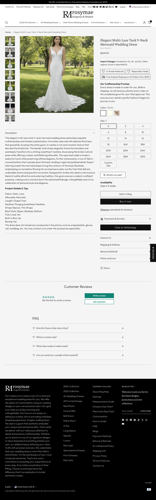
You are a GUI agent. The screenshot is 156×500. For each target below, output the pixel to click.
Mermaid (68, 445)
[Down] (10, 123)
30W (142, 156)
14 (126, 138)
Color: (106, 107)
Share (106, 268)
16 (143, 138)
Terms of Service (101, 460)
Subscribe (145, 411)
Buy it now (125, 201)
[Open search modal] (6, 22)
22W (125, 150)
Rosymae (24, 491)
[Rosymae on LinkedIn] (100, 7)
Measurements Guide (103, 401)
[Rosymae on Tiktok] (107, 7)
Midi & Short (69, 420)
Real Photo (68, 406)
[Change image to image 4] (10, 75)
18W (143, 144)
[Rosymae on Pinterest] (103, 7)
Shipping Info (99, 450)
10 (143, 132)
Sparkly (67, 435)
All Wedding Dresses (73, 396)
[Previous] (29, 2)
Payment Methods (102, 436)
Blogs (95, 431)
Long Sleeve (69, 430)
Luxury (66, 440)
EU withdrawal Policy (103, 445)
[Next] (126, 2)
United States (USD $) (140, 7)
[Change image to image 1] (10, 41)
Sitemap (97, 396)
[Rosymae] (78, 13)
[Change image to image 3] (10, 63)
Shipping (104, 209)
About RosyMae (101, 391)
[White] (103, 113)
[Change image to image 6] (10, 97)
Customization (100, 416)
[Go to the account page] (144, 22)
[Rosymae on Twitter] (110, 7)
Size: (103, 120)
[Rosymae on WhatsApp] (113, 7)
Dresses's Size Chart (103, 406)
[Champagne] (117, 113)
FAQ (95, 426)
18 (108, 144)
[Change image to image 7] (10, 108)
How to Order (100, 421)
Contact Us (98, 465)
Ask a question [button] (99, 302)
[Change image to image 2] (10, 52)
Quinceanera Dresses (74, 450)
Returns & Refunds (102, 441)
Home (8, 32)
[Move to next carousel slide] (149, 374)
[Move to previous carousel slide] (143, 374)
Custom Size (108, 164)
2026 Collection (71, 386)
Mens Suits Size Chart (103, 411)
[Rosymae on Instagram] (97, 7)
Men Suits (68, 460)
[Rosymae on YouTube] (116, 7)
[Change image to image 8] (10, 119)
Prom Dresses (70, 455)
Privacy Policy (100, 455)
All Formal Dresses (72, 401)
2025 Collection (71, 391)
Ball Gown (68, 415)
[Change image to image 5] (10, 86)
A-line (66, 425)
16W (125, 144)
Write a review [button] (99, 295)
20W (108, 150)
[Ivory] (110, 113)
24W (142, 150)
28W (125, 156)
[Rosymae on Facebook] (94, 7)
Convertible (69, 410)
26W (108, 156)
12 (108, 138)
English (122, 7)
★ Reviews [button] (153, 253)
